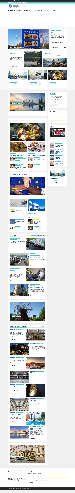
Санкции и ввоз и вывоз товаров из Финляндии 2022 (17, 47)
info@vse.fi (17, 0)
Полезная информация (33, 213)
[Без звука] (62, 135)
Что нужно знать (33, 82)
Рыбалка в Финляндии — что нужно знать (35, 473)
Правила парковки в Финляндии (37, 287)
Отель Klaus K (33, 372)
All (10, 120)
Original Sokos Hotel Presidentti (37, 345)
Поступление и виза (16, 174)
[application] (57, 132)
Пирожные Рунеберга (19, 161)
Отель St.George (33, 400)
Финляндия (10, 10)
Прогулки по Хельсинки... (57, 45)
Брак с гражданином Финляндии (38, 222)
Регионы (13, 313)
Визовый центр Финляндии (58, 158)
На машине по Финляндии (32, 235)
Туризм (46, 10)
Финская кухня (52, 82)
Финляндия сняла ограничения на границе (59, 152)
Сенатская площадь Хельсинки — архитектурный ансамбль (18, 457)
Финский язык (31, 215)
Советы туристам (41, 235)
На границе (32, 253)
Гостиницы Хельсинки (20, 329)
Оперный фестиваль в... (57, 42)
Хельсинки (17, 160)
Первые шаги (18, 226)
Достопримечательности (16, 453)
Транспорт (14, 103)
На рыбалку (12, 53)
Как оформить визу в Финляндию (59, 146)
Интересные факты (14, 82)
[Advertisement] (37, 20)
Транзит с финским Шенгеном (59, 164)
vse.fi (17, 66)
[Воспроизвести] (51, 135)
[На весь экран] (63, 135)
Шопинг (53, 10)
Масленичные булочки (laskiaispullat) (36, 155)
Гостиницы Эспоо (19, 412)
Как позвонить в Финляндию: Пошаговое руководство (24, 2)
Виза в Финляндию (28, 10)
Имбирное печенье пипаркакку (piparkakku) (39, 159)
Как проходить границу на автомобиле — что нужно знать (36, 257)
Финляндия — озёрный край (18, 315)
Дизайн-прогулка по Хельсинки (59, 47)
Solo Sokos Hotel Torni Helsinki (16, 358)
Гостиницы (43, 326)
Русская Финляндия (19, 221)
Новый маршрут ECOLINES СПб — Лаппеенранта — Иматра (18, 106)
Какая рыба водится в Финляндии (49, 55)
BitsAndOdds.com (11, 478)
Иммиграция (24, 174)
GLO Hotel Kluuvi (13, 331)
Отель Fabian (12, 386)
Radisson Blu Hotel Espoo (15, 414)
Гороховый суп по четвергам (16, 155)
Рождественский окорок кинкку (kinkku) (39, 167)
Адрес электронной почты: (54, 99)
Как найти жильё (37, 227)
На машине (18, 10)
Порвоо (17, 158)
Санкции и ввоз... (54, 32)
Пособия (17, 227)
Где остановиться (38, 10)
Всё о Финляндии (13, 83)
